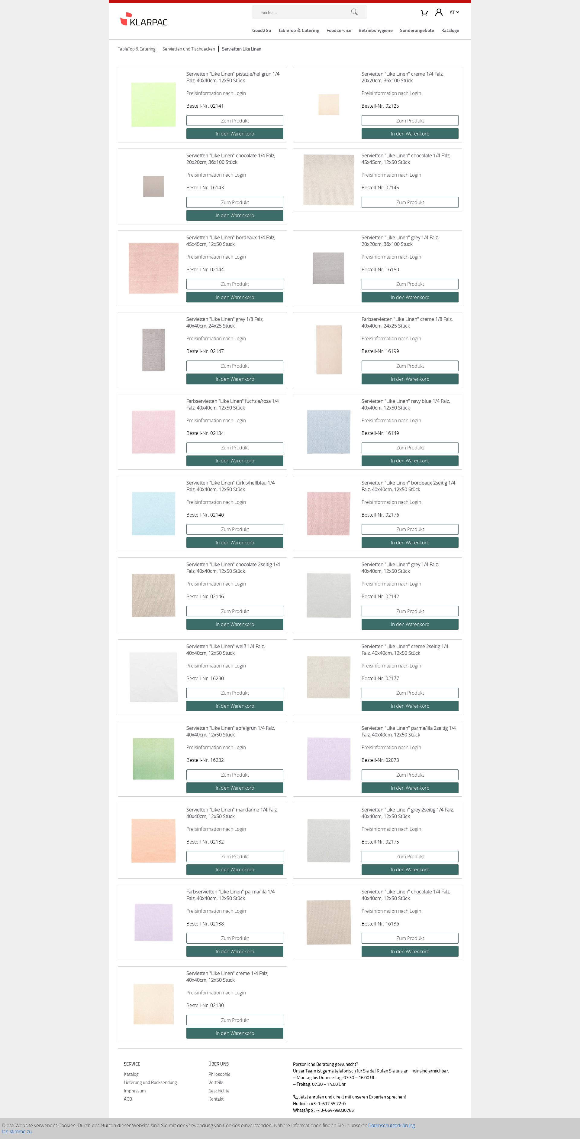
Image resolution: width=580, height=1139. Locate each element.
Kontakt (216, 1099)
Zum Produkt (235, 120)
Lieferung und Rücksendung (150, 1082)
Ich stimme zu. (17, 1131)
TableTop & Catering (298, 30)
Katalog (131, 1074)
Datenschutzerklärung (391, 1125)
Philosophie (219, 1074)
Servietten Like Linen (241, 49)
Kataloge (450, 30)
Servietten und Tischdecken (189, 49)
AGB (128, 1099)
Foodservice (339, 30)
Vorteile (215, 1082)
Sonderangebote (417, 30)
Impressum (135, 1091)
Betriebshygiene (376, 30)
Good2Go (261, 30)
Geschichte (219, 1091)
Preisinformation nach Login (216, 93)
